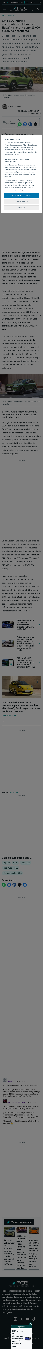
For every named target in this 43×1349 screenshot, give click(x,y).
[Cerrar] (30, 1323)
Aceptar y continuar (21, 195)
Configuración (21, 201)
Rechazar (21, 208)
